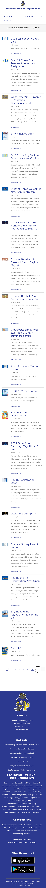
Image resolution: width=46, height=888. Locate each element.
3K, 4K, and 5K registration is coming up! (24, 614)
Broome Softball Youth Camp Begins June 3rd (25, 297)
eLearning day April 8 (24, 513)
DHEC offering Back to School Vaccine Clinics (25, 157)
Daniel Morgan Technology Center (22, 770)
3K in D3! (16, 648)
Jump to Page (37, 669)
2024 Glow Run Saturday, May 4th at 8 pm (25, 446)
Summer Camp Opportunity (20, 414)
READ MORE (16, 54)
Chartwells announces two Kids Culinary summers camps (24, 332)
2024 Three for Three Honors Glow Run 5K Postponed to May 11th (24, 225)
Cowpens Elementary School (22, 753)
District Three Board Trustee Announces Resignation (23, 63)
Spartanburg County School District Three (22, 745)
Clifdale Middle (22, 762)
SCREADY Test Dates (24, 391)
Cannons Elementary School (22, 749)
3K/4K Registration (22, 133)
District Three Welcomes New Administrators (26, 190)
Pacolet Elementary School (18, 28)
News (37, 28)
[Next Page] (32, 669)
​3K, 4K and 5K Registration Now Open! (25, 579)
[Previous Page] (7, 669)
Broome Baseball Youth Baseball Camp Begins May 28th (25, 262)
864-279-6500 (22, 729)
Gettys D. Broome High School (22, 766)
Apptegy (28, 885)
